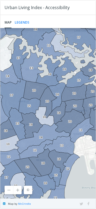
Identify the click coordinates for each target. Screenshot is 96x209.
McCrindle (24, 204)
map (8, 22)
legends (22, 22)
